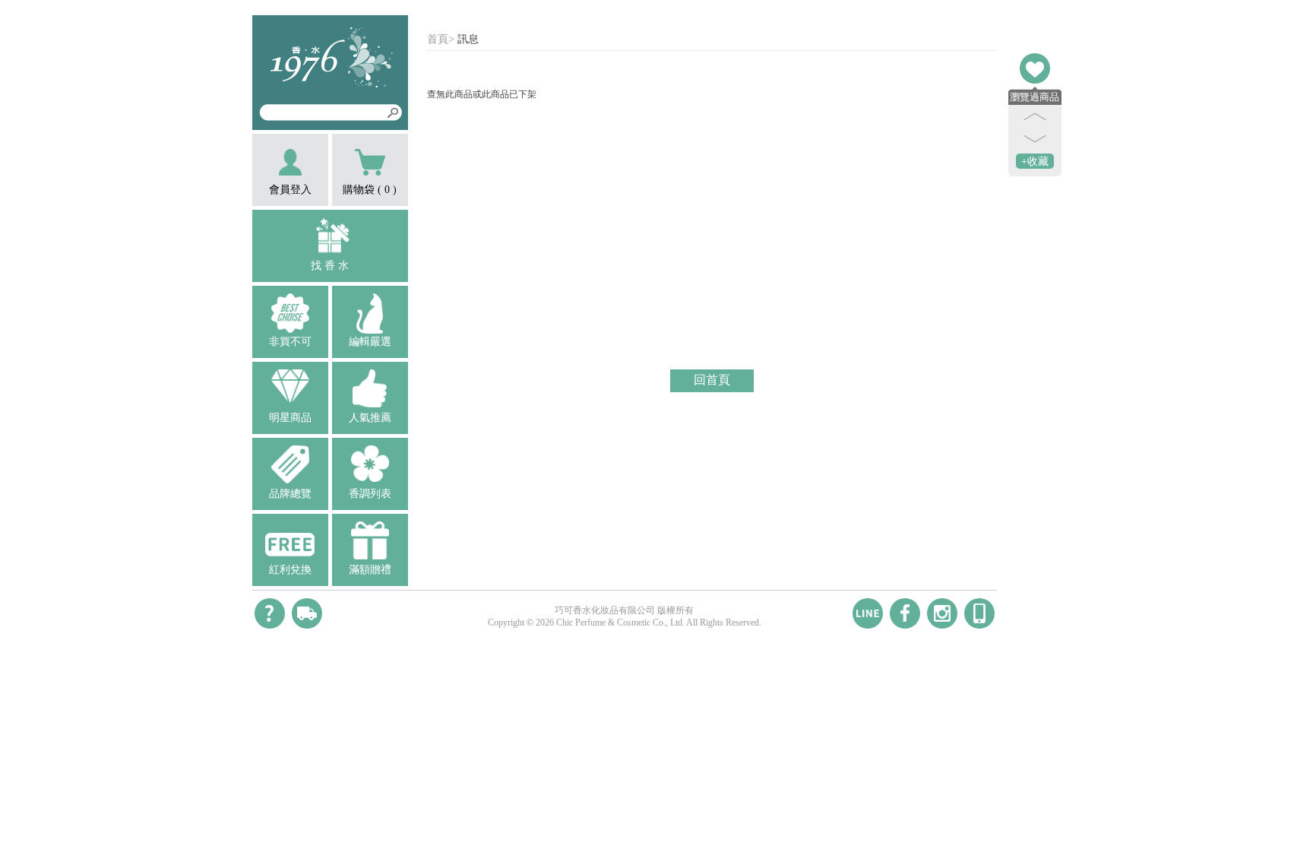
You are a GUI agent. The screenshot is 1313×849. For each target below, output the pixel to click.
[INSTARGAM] (942, 613)
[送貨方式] (307, 613)
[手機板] (979, 613)
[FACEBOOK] (905, 613)
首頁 (437, 39)
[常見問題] (270, 613)
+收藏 (1035, 161)
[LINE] (868, 613)
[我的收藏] (1035, 68)
